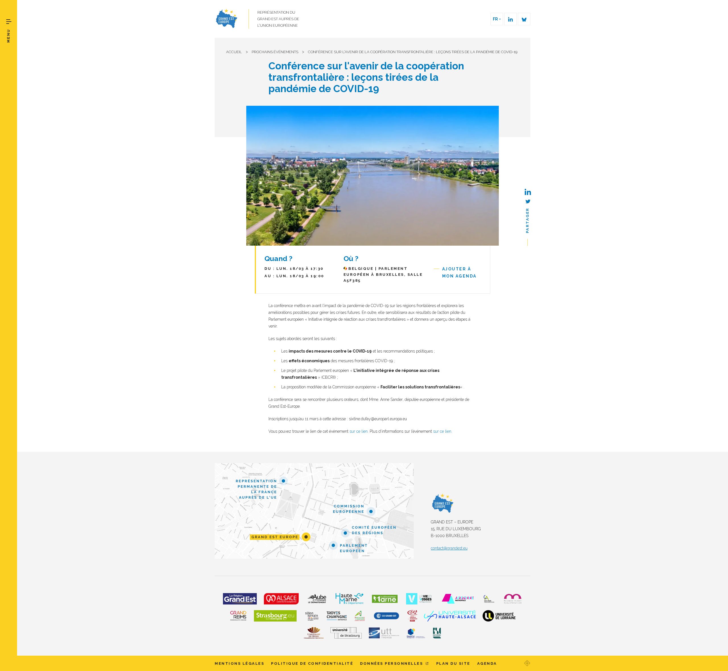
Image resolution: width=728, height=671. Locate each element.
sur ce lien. (359, 431)
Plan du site (453, 663)
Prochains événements (275, 52)
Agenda (487, 663)
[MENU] (9, 21)
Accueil (234, 52)
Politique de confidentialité (312, 663)
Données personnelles (392, 663)
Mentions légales (239, 663)
